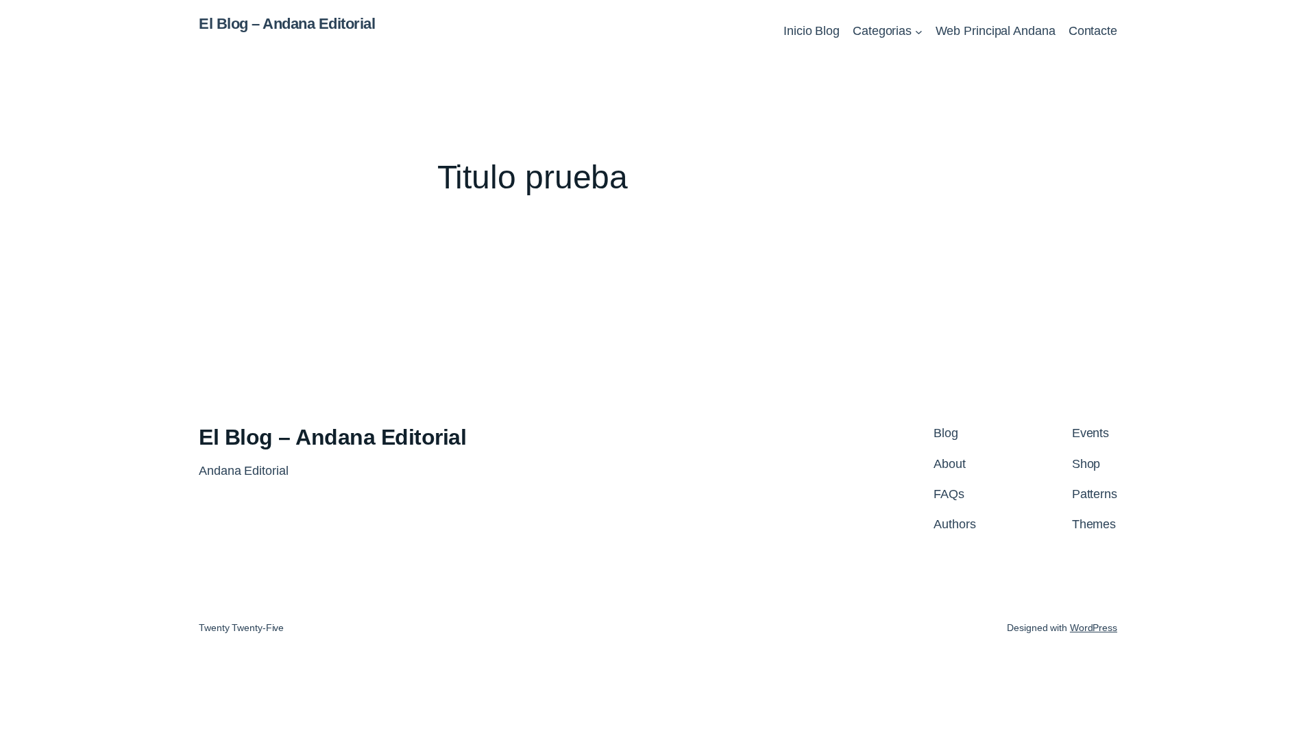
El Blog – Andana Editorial (287, 23)
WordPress (1093, 627)
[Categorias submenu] (919, 31)
